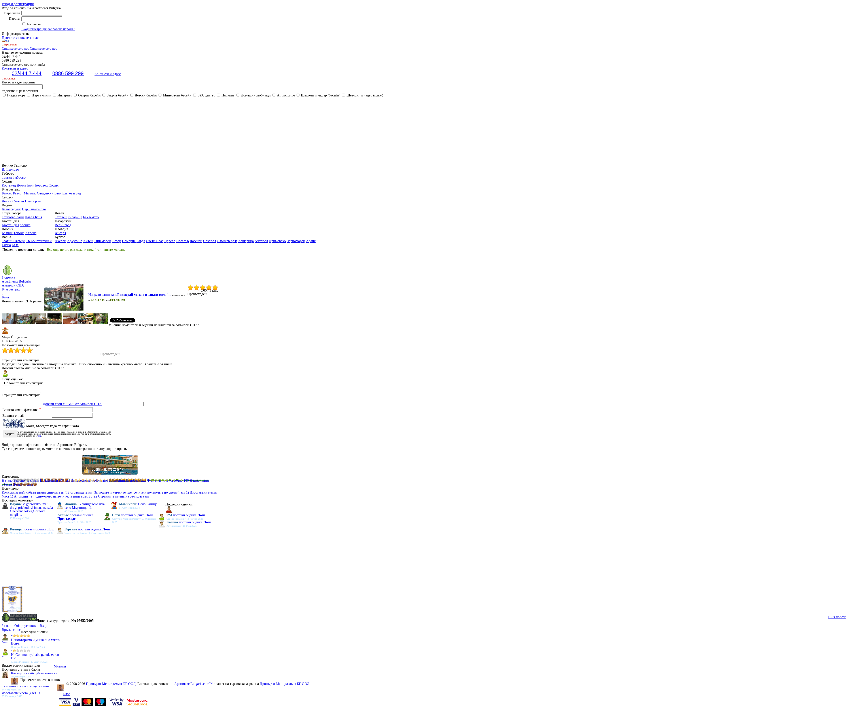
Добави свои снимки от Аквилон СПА (72, 404)
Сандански (45, 193)
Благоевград (71, 193)
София (54, 185)
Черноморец (296, 241)
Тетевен (61, 217)
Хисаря (60, 233)
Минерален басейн (176, 95)
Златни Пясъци (13, 241)
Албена (30, 233)
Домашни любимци (255, 95)
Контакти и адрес (108, 74)
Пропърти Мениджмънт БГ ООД (111, 684)
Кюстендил (10, 225)
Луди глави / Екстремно (165, 480)
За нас (6, 626)
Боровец (41, 185)
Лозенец (196, 241)
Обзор (116, 241)
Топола (18, 233)
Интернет (64, 95)
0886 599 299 (68, 73)
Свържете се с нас (15, 48)
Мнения (60, 666)
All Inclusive (285, 95)
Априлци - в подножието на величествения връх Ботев (55, 496)
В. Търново (10, 169)
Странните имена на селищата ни (123, 496)
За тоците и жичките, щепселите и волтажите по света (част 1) (141, 492)
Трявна (7, 177)
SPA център (206, 95)
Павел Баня (33, 217)
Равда (140, 241)
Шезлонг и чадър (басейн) (320, 95)
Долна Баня (25, 185)
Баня (57, 193)
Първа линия (41, 95)
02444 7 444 (27, 73)
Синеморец (102, 241)
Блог (66, 694)
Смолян (18, 201)
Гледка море (15, 95)
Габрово (19, 177)
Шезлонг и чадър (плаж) (364, 95)
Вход (25, 29)
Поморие (129, 241)
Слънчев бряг (227, 241)
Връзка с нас (11, 630)
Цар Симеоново (34, 209)
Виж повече (837, 617)
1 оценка (8, 277)
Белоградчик (11, 209)
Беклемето (91, 217)
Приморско (277, 241)
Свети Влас (154, 241)
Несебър (182, 241)
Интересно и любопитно (89, 480)
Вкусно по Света (26, 480)
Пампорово (33, 201)
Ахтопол (261, 241)
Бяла (15, 245)
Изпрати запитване (129, 294)
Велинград (63, 225)
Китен (88, 241)
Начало (7, 480)
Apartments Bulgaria (16, 281)
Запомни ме (33, 24)
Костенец (9, 185)
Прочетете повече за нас (20, 38)
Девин (6, 201)
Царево (169, 241)
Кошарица (246, 241)
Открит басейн (89, 95)
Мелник (30, 193)
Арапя (311, 241)
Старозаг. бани (13, 217)
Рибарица (75, 217)
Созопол (209, 241)
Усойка (25, 225)
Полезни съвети (25, 484)
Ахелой (60, 241)
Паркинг (228, 95)
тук (39, 436)
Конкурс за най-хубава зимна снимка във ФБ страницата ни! (47, 492)
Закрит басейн (117, 95)
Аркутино (74, 241)
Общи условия (25, 626)
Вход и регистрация (18, 4)
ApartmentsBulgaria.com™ (193, 684)
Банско (7, 193)
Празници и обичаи (55, 480)
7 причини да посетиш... (127, 480)
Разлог (18, 193)
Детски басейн (145, 95)
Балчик (7, 233)
